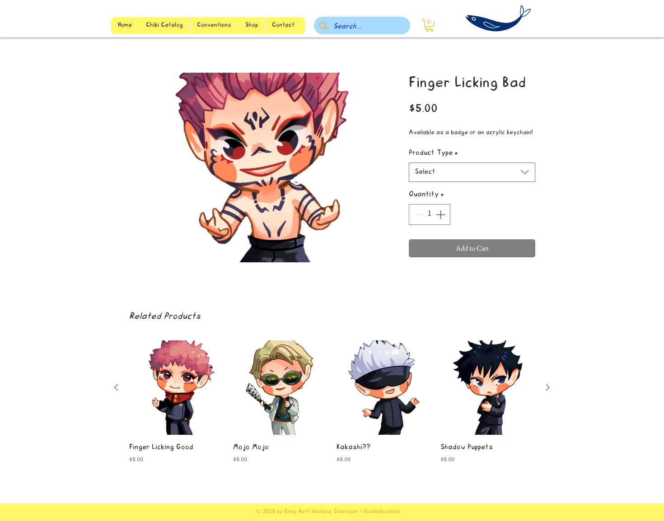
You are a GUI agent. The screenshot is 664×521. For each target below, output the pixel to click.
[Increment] (441, 214)
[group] (332, 408)
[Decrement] (418, 214)
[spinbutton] (430, 214)
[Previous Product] (116, 387)
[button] (429, 25)
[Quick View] (176, 387)
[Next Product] (547, 387)
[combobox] (472, 172)
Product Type (433, 153)
